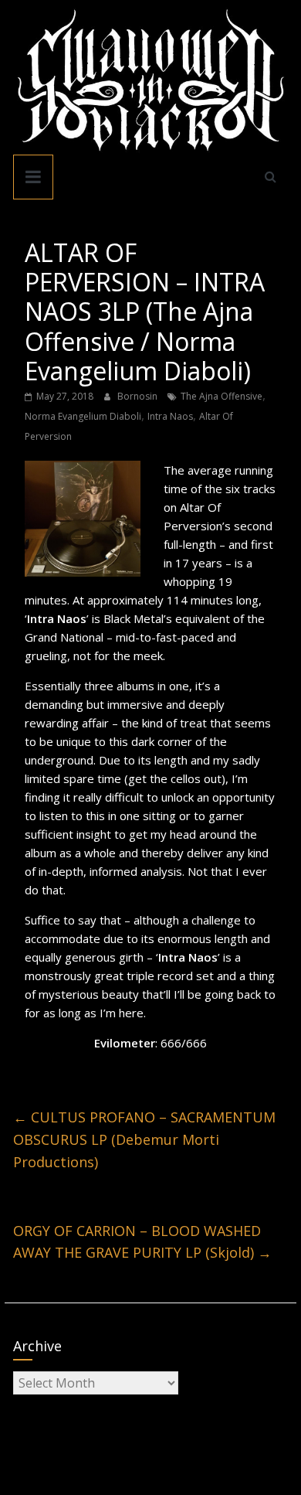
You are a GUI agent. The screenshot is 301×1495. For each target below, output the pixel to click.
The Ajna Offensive (221, 396)
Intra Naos (170, 416)
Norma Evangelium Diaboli (83, 416)
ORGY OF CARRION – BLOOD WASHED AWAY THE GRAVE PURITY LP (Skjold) (142, 1241)
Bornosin (138, 396)
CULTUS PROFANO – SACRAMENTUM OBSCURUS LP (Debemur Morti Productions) (144, 1139)
